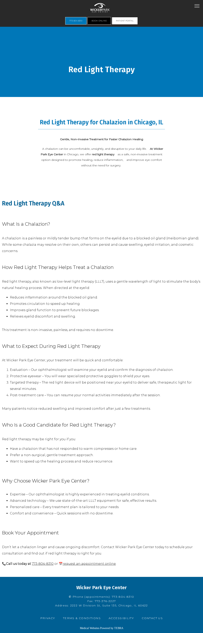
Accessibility (121, 618)
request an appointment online (89, 564)
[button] (197, 6)
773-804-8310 (43, 564)
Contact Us (152, 618)
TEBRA (118, 628)
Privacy (47, 618)
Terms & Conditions (82, 618)
